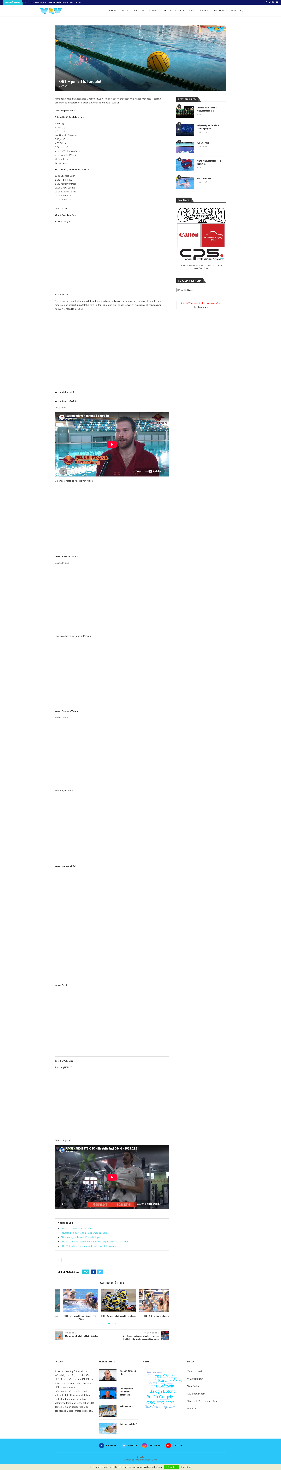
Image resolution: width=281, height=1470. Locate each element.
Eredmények (220, 10)
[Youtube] (277, 2)
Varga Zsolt (152, 1377)
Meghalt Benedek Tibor (127, 1372)
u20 (157, 1380)
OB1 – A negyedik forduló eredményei (80, 1237)
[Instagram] (273, 2)
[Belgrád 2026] (185, 147)
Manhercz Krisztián (170, 1383)
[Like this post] (86, 1272)
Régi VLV (125, 10)
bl (155, 1379)
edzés (170, 1402)
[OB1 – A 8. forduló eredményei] (150, 1300)
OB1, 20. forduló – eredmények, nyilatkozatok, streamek (89, 1246)
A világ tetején (126, 1406)
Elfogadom (171, 1467)
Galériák (205, 10)
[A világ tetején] (107, 1411)
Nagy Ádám (152, 1406)
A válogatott (156, 10)
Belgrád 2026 (177, 10)
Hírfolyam (139, 10)
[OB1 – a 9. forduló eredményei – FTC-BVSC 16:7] (74, 1300)
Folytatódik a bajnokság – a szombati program (85, 1233)
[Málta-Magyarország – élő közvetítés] (185, 165)
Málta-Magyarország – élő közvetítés (209, 162)
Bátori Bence (157, 1399)
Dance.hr (192, 1408)
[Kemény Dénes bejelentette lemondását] (107, 1393)
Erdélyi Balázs (152, 1388)
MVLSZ (234, 10)
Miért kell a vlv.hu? (128, 1424)
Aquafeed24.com (196, 1393)
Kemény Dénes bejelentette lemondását (126, 1391)
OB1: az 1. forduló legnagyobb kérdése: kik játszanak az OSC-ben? (95, 1241)
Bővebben (186, 1467)
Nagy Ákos (168, 1407)
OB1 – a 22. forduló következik (76, 1228)
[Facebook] (266, 2)
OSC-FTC (155, 1402)
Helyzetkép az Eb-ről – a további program (208, 127)
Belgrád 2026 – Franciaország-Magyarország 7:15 (56, 2)
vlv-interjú (164, 1377)
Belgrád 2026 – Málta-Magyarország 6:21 (207, 109)
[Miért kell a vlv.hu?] (107, 1428)
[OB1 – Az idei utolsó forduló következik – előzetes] (112, 1300)
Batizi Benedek (204, 178)
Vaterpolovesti (194, 1371)
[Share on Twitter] (100, 1272)
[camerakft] (201, 234)
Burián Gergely (160, 1397)
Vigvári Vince (172, 1377)
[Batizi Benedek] (185, 183)
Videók (192, 10)
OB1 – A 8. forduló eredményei (150, 1316)
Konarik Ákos (170, 1380)
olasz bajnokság (154, 1372)
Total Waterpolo (195, 1386)
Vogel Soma (172, 1375)
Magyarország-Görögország (165, 1399)
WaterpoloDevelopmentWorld (203, 1401)
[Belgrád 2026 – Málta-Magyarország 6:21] (185, 112)
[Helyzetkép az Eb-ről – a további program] (185, 130)
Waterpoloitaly (195, 1379)
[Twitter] (269, 2)
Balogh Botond (163, 1391)
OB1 (58, 1260)
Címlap (112, 10)
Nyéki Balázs (150, 1375)
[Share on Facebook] (93, 1272)
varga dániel (163, 1383)
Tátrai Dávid (152, 1383)
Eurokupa (152, 1385)
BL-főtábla (165, 1386)
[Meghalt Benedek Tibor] (107, 1375)
